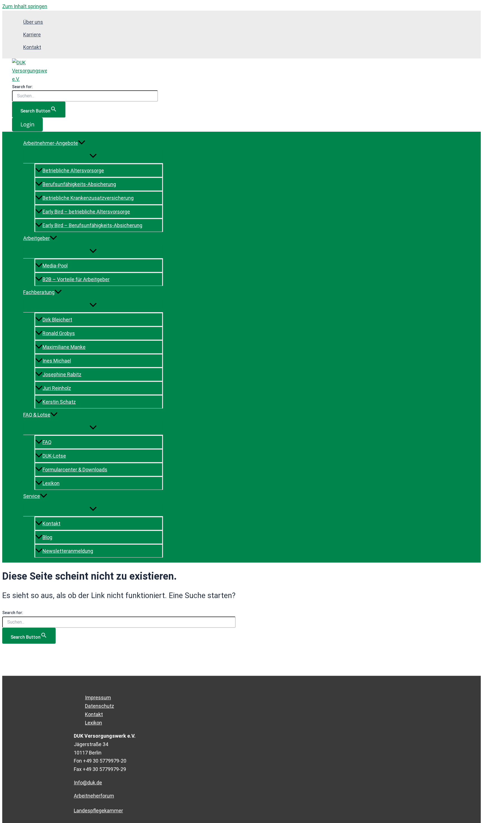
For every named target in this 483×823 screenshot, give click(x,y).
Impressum (98, 697)
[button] (27, 124)
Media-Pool (55, 266)
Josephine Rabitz (61, 374)
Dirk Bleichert (57, 320)
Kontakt (32, 47)
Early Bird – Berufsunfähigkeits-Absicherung (92, 225)
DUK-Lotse (54, 456)
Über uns (33, 22)
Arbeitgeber (36, 238)
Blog (47, 537)
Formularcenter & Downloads (74, 469)
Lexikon (51, 483)
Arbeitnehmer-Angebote (50, 143)
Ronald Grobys (58, 333)
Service (31, 496)
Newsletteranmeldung (67, 551)
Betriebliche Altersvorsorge (73, 170)
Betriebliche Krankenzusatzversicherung (88, 198)
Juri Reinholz (56, 388)
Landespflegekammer (98, 810)
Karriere (32, 34)
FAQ (46, 442)
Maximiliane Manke (64, 347)
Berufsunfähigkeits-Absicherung (79, 184)
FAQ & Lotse (36, 415)
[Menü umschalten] (93, 156)
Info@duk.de (88, 783)
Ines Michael (56, 361)
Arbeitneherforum (94, 796)
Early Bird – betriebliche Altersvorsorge (86, 212)
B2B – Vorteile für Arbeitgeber (76, 279)
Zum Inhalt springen (24, 6)
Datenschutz (99, 706)
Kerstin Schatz (59, 402)
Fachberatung (39, 292)
